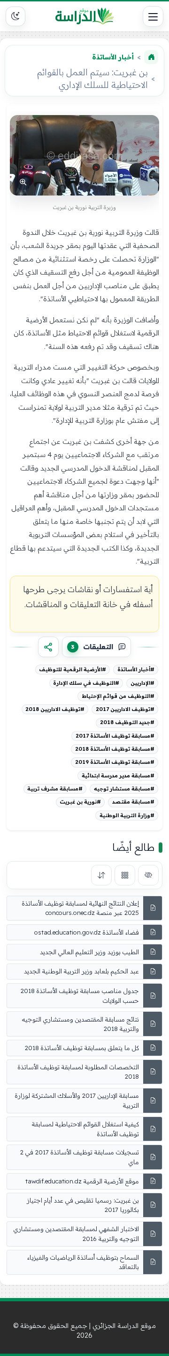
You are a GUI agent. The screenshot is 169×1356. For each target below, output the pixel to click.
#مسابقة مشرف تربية (55, 788)
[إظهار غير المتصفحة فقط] (148, 875)
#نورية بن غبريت (80, 801)
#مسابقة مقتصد (133, 801)
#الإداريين (142, 683)
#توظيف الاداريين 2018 (54, 709)
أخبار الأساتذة (113, 57)
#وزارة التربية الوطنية (127, 815)
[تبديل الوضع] (15, 16)
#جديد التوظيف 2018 (127, 722)
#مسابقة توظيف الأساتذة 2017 (115, 735)
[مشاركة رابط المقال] (48, 647)
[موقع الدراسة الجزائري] (84, 16)
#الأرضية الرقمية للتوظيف (72, 669)
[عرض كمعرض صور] (125, 875)
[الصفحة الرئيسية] (151, 57)
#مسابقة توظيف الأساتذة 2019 (114, 762)
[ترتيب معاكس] (101, 875)
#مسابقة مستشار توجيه (124, 788)
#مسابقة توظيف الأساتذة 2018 (114, 749)
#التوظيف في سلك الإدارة (86, 683)
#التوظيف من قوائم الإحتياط (118, 696)
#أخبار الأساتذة (135, 669)
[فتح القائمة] (153, 16)
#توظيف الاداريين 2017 (125, 709)
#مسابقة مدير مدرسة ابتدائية (118, 775)
